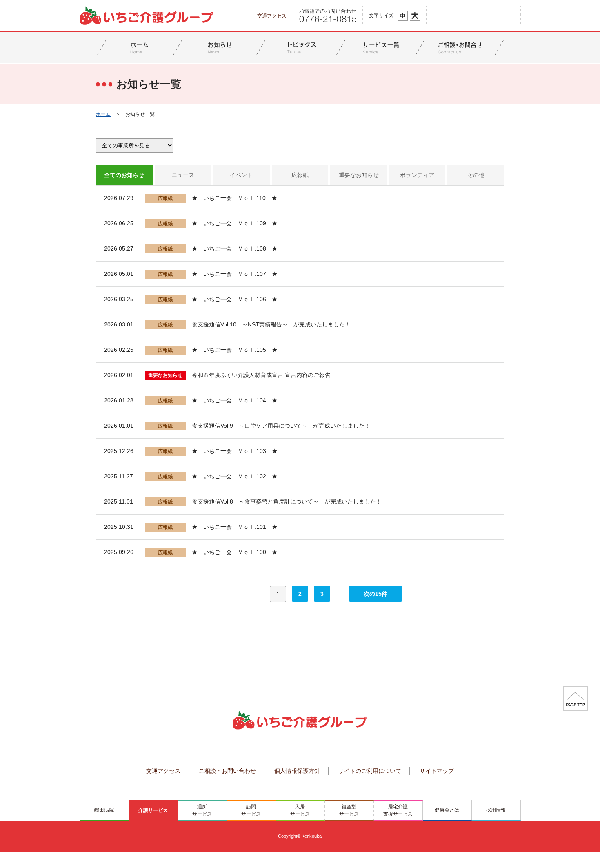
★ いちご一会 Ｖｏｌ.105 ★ (235, 349)
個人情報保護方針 (297, 771)
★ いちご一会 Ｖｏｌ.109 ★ (235, 223)
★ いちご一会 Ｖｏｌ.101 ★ (235, 527)
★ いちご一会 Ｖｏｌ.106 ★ (235, 299)
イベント (241, 175)
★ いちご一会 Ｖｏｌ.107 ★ (235, 274)
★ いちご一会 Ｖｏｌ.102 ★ (235, 476)
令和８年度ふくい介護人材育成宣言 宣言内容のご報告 (261, 375)
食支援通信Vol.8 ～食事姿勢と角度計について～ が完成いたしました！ (287, 501)
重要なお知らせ (359, 175)
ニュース (182, 175)
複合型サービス (349, 810)
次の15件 (375, 593)
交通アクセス (272, 16)
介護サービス (153, 810)
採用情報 (496, 810)
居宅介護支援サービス (398, 810)
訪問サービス (251, 810)
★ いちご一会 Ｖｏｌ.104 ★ (235, 400)
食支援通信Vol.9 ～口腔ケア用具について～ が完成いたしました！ (281, 425)
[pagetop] (575, 698)
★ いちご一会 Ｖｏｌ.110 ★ (234, 198)
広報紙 (300, 175)
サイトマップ (437, 771)
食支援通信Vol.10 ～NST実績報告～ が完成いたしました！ (271, 324)
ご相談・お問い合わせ (227, 771)
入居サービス (300, 810)
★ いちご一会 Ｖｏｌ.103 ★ (235, 451)
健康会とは (447, 810)
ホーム (103, 114)
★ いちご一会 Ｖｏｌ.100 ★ (235, 552)
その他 (475, 175)
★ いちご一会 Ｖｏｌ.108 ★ (235, 248)
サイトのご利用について (369, 771)
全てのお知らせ (124, 175)
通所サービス (202, 810)
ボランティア (417, 175)
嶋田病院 (104, 810)
